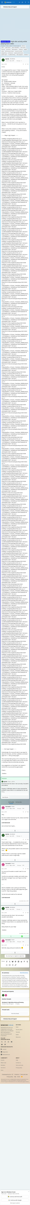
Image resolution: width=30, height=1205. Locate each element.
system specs (4, 54)
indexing (21, 49)
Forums (2, 1060)
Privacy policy (19, 1067)
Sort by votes (19, 802)
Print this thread (15, 1013)
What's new (3, 1062)
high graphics (15, 49)
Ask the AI (3, 1067)
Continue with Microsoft (16, 1196)
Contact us (18, 1062)
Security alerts (19, 1029)
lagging (25, 49)
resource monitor (18, 51)
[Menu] (2, 2)
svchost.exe (10, 53)
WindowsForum (6, 1054)
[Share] (23, 64)
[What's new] (25, 2)
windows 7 (26, 54)
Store (2, 1070)
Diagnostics (5, 1052)
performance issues (9, 51)
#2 (27, 812)
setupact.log (4, 53)
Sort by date (11, 802)
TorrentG (8, 806)
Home (18, 1076)
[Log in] (19, 2)
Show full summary (24, 972)
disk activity (23, 47)
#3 (27, 839)
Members (3, 1065)
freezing (3, 49)
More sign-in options (15, 1203)
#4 (27, 868)
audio (2, 47)
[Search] (28, 2)
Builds (17, 1034)
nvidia (2, 51)
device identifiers (15, 47)
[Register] (22, 2)
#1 (27, 64)
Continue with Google (15, 1200)
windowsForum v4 (7, 1074)
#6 (27, 945)
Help (17, 1060)
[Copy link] (26, 64)
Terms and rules (19, 1065)
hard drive (8, 49)
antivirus (23, 46)
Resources (18, 1037)
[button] (13, 1074)
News (17, 1027)
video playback (19, 54)
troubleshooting (11, 54)
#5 (27, 912)
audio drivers (8, 47)
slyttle (3, 46)
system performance (18, 53)
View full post (5, 797)
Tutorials (18, 1032)
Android (4, 1049)
